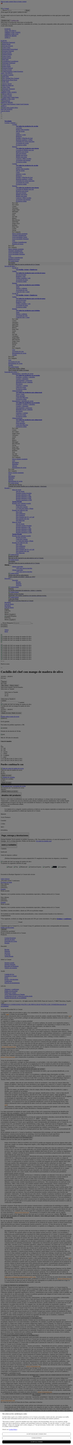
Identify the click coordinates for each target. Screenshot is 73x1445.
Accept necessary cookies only (37, 1434)
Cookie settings (36, 1438)
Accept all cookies (37, 1442)
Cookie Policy (13, 1429)
